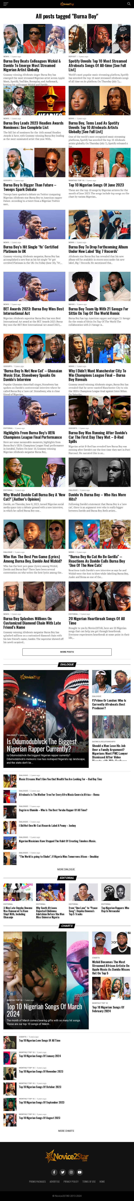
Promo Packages (37, 1181)
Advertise (55, 1181)
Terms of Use (89, 1181)
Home (102, 1181)
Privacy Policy (71, 1181)
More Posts (67, 652)
